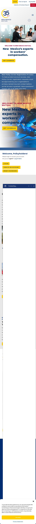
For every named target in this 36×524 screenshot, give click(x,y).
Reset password (10, 171)
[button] (33, 501)
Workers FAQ (16, 492)
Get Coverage (8, 60)
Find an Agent (23, 1)
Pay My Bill (32, 1)
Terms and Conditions (17, 483)
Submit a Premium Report (21, 5)
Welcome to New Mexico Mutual (16, 104)
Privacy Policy (17, 486)
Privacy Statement (18, 521)
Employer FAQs (17, 489)
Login (15, 1)
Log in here (17, 158)
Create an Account (11, 167)
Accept (18, 517)
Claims (33, 5)
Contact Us (17, 495)
